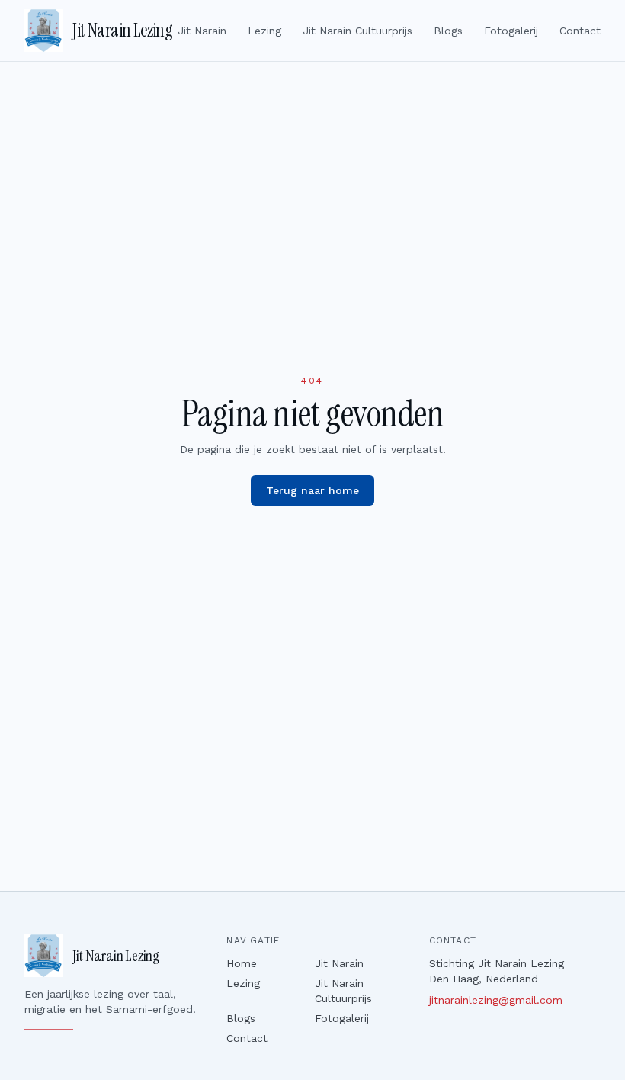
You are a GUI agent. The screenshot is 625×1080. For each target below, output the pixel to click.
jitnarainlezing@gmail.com (495, 1000)
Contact (580, 30)
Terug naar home (312, 490)
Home (241, 963)
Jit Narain (202, 30)
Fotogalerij (511, 30)
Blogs (448, 30)
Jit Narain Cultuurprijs (357, 30)
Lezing (264, 30)
